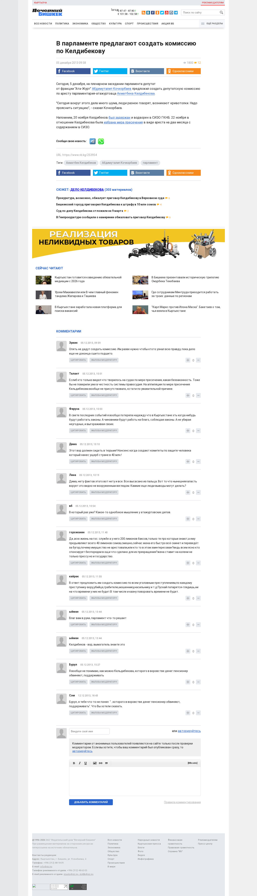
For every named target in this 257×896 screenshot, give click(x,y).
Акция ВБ (167, 23)
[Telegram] (176, 12)
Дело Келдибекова (87, 190)
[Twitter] (162, 12)
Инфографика (146, 859)
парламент (150, 162)
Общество (98, 23)
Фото (140, 851)
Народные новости (149, 840)
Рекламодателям (213, 2)
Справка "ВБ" (175, 851)
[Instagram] (171, 12)
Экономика (80, 23)
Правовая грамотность (181, 847)
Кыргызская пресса (149, 843)
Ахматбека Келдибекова (136, 93)
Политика (62, 23)
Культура (115, 23)
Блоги (141, 847)
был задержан (119, 117)
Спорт (129, 23)
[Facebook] (153, 12)
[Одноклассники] (157, 12)
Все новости (43, 23)
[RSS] (143, 12)
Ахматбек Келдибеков (81, 162)
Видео (141, 855)
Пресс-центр (205, 843)
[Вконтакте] (148, 12)
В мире (111, 866)
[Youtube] (166, 12)
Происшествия (147, 23)
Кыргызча (40, 2)
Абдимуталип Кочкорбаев (111, 89)
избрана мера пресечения (123, 122)
